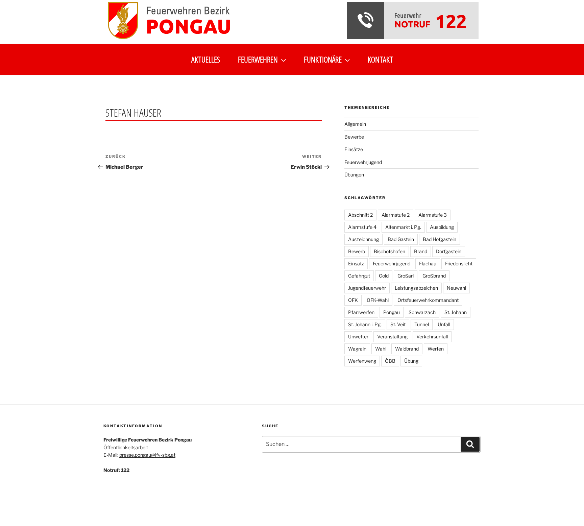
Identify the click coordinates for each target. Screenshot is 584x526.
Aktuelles (205, 59)
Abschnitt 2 (360, 215)
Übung (411, 361)
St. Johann (455, 312)
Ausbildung (442, 227)
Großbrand (434, 276)
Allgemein (355, 124)
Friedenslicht (458, 263)
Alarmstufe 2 (396, 215)
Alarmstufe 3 (432, 215)
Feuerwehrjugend (363, 162)
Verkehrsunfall (432, 336)
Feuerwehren (258, 59)
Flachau (427, 263)
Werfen (436, 349)
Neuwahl (456, 288)
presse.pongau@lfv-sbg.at (147, 455)
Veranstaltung (392, 336)
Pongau (391, 312)
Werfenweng (362, 361)
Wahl (380, 349)
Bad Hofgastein (439, 239)
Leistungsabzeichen (416, 288)
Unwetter (358, 336)
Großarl (405, 276)
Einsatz (356, 263)
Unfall (444, 324)
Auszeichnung (363, 239)
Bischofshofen (389, 251)
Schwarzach (422, 312)
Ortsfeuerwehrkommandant (428, 300)
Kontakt (380, 59)
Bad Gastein (401, 239)
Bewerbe (354, 137)
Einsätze (353, 149)
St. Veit (398, 324)
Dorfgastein (448, 251)
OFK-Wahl (378, 300)
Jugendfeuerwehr (367, 288)
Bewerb (356, 251)
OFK (353, 300)
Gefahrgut (359, 276)
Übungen (354, 174)
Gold (384, 276)
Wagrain (357, 349)
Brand (420, 251)
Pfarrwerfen (361, 312)
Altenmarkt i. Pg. (403, 227)
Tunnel (421, 324)
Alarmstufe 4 (362, 227)
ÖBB (390, 361)
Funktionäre (323, 59)
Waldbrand (407, 349)
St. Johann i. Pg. (365, 324)
